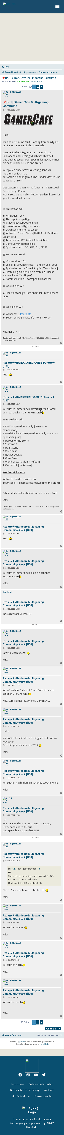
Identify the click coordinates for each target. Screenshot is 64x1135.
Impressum (17, 1084)
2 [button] (37, 86)
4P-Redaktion (21, 1096)
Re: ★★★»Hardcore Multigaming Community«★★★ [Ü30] (23, 528)
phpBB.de (45, 1044)
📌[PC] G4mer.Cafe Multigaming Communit (29, 77)
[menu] (58, 6)
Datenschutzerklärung (24, 1090)
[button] (41, 87)
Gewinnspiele (43, 1096)
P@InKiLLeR (15, 92)
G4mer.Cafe (24, 314)
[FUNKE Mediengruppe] (32, 1110)
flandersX (7, 592)
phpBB (22, 1041)
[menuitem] (5, 67)
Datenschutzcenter (41, 1084)
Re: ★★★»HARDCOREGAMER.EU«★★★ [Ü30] (29, 364)
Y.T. (11, 798)
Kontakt (49, 1090)
